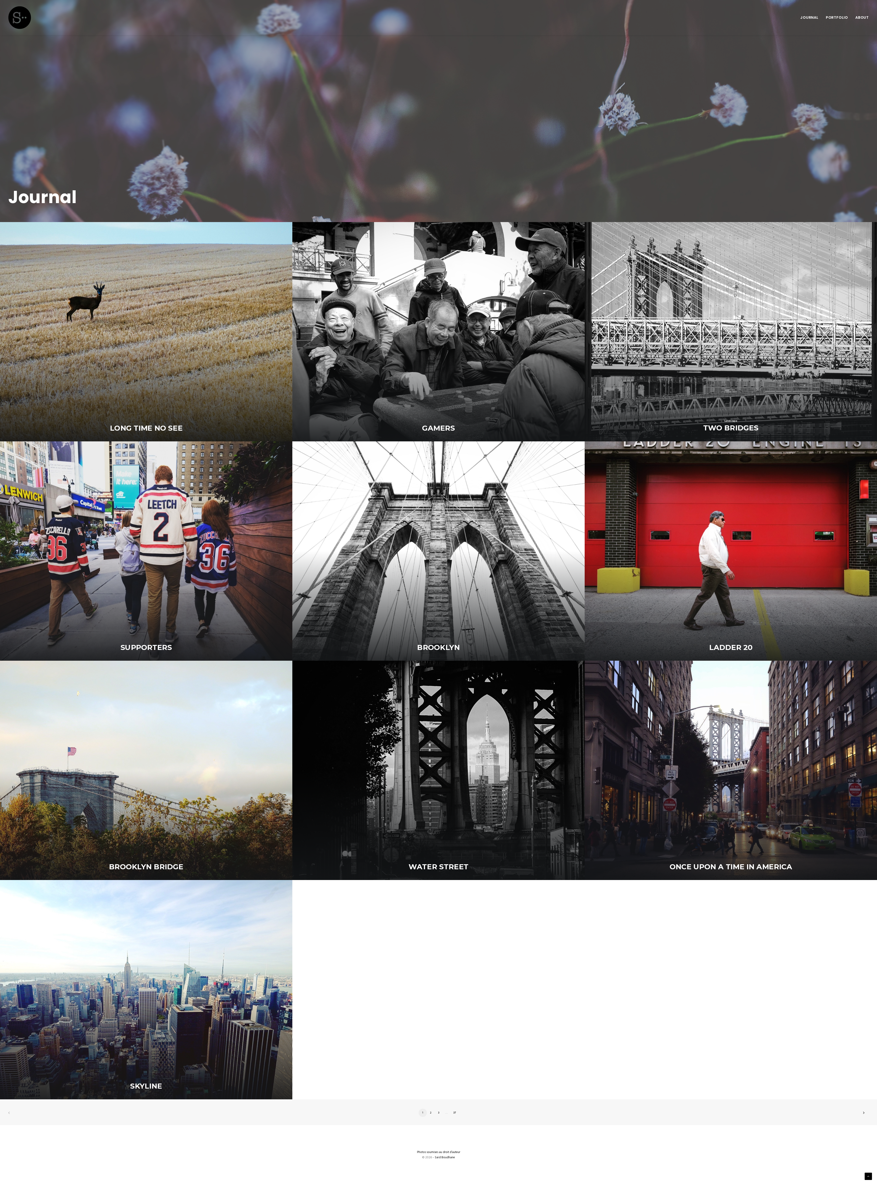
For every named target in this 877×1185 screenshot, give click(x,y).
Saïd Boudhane (445, 1157)
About (862, 17)
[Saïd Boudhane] (19, 17)
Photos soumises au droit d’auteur (438, 1152)
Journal (809, 17)
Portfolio (837, 17)
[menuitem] (811, 17)
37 (454, 1113)
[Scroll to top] (868, 1176)
